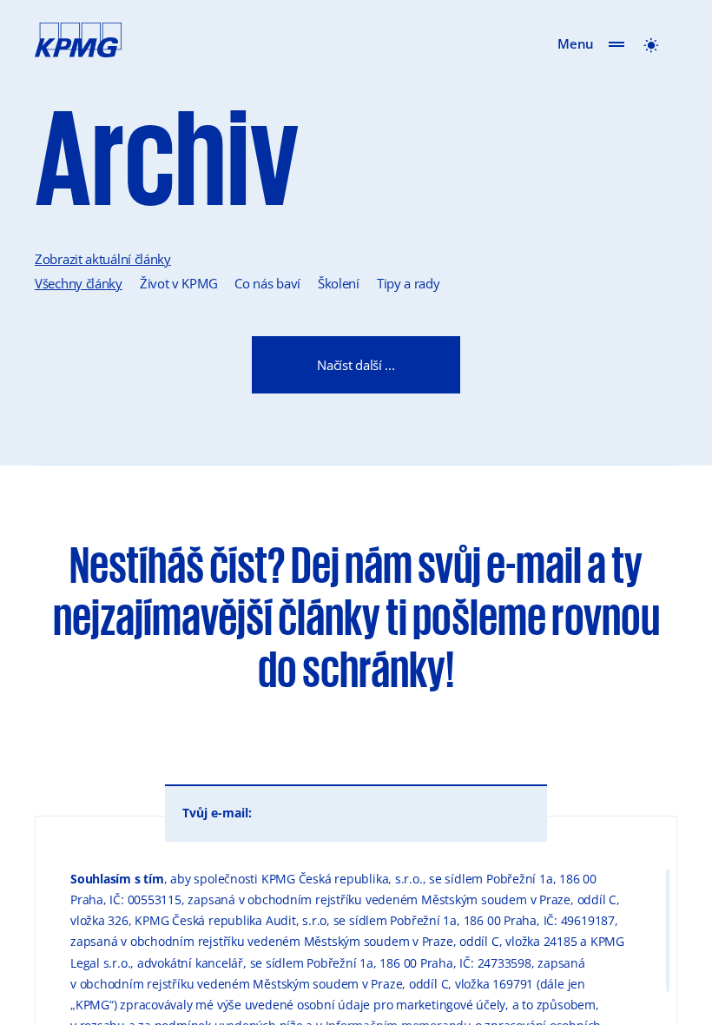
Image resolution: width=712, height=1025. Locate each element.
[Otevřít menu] (616, 43)
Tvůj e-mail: (217, 812)
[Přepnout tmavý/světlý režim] (651, 43)
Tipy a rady (408, 283)
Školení (338, 283)
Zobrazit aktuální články (103, 259)
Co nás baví (267, 283)
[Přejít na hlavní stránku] (69, 43)
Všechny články (78, 283)
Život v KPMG (178, 283)
